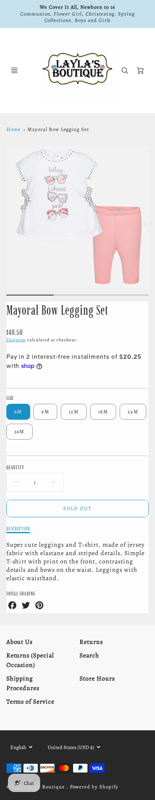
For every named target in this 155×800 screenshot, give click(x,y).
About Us (19, 642)
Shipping (16, 340)
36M (19, 431)
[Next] (145, 224)
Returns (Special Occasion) (30, 660)
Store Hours (97, 678)
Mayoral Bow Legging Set (58, 129)
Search (89, 655)
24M (133, 411)
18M (103, 411)
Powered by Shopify (94, 786)
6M (18, 411)
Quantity (15, 467)
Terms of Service (30, 701)
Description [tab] (18, 528)
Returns (91, 642)
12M (74, 411)
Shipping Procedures (23, 683)
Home (13, 129)
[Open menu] (14, 70)
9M (45, 411)
